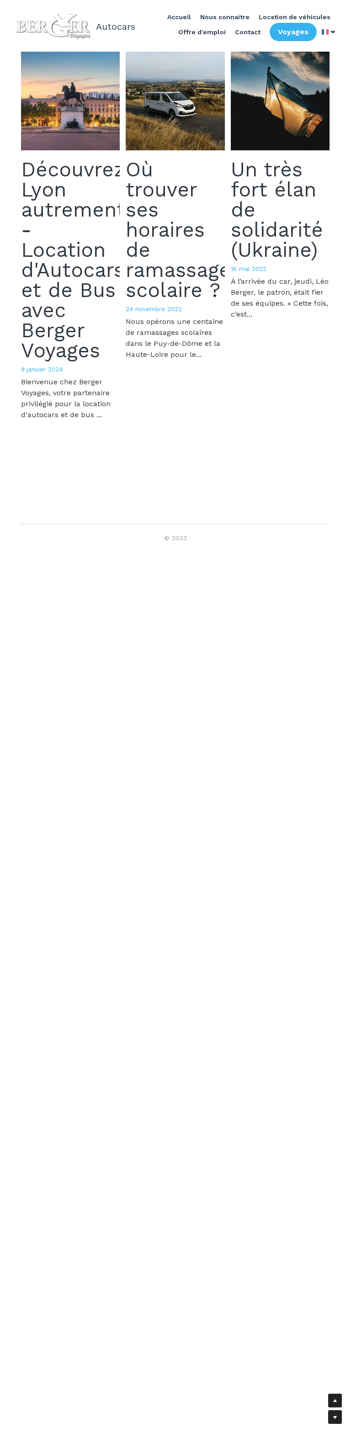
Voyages (293, 31)
